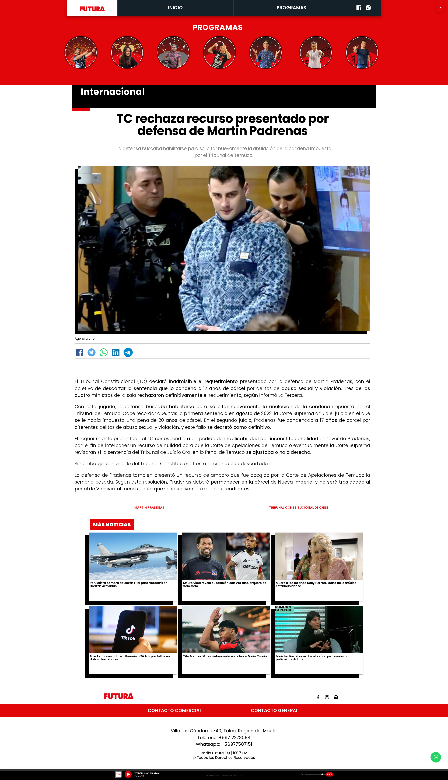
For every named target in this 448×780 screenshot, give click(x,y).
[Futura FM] (81, 52)
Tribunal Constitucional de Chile (298, 507)
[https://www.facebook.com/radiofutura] (359, 14)
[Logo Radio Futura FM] (92, 11)
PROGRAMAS (291, 8)
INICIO (175, 8)
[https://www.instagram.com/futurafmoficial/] (368, 14)
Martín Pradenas (149, 507)
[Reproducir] (440, 8)
